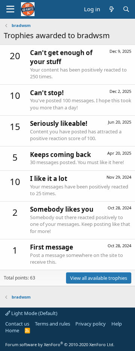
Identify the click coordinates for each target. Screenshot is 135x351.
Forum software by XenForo (59, 344)
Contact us (17, 323)
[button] (10, 9)
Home (12, 330)
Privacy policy (90, 323)
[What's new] (111, 9)
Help (116, 323)
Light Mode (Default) (33, 313)
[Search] (126, 9)
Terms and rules (52, 323)
